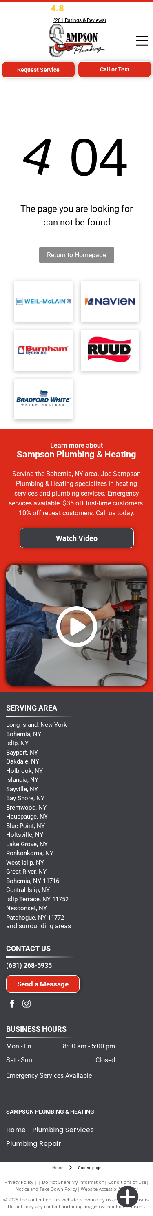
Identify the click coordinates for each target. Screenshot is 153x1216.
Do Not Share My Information (73, 1182)
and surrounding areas (38, 926)
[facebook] (12, 1005)
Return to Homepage (76, 255)
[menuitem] (19, 1130)
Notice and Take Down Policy (46, 1189)
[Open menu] (142, 41)
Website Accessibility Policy (109, 1189)
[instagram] (26, 1005)
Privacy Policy (18, 1182)
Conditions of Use (127, 1182)
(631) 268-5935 (29, 965)
